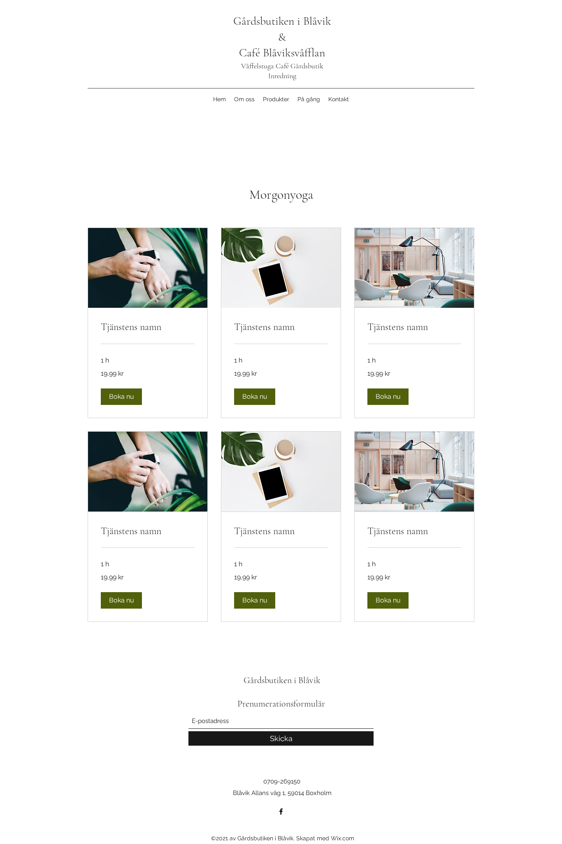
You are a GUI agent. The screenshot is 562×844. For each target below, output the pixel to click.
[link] (148, 327)
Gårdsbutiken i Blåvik (282, 21)
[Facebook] (281, 811)
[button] (121, 396)
